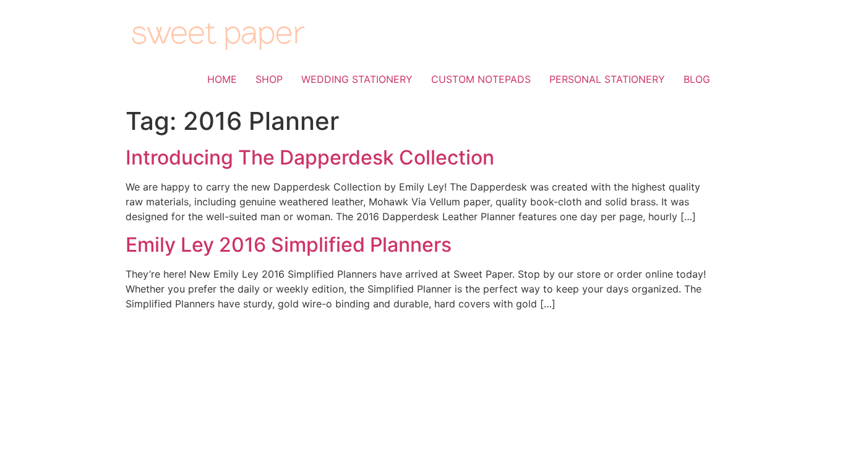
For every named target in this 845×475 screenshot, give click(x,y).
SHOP (269, 79)
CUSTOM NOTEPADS (481, 79)
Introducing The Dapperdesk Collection (310, 157)
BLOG (697, 79)
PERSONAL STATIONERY (607, 79)
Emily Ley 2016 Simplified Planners (289, 245)
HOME (222, 79)
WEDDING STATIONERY (357, 79)
